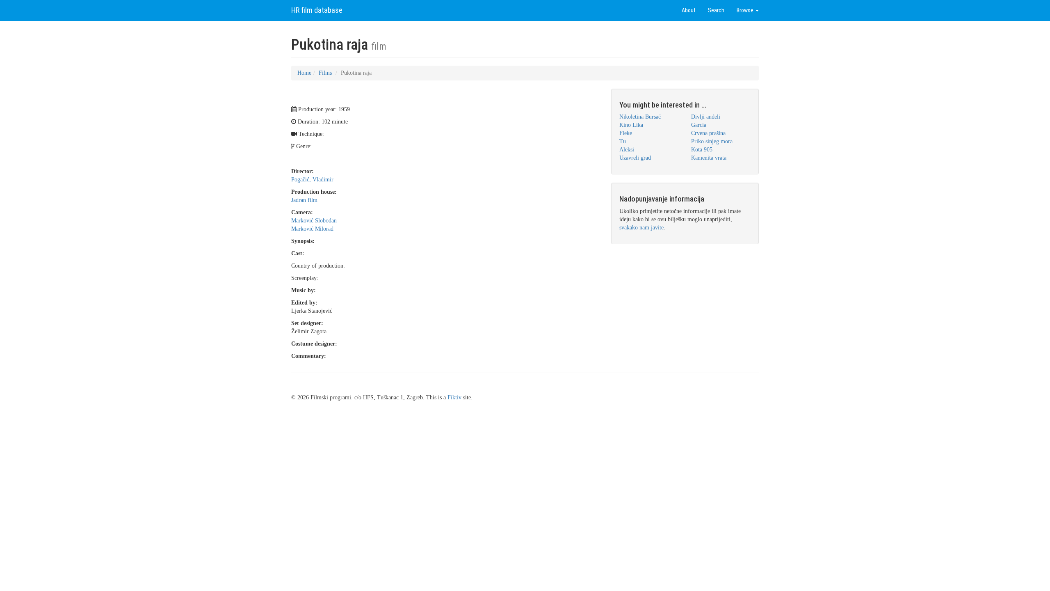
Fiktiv (454, 397)
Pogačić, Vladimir (312, 179)
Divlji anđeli (705, 117)
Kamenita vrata (708, 158)
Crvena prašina (708, 133)
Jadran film (304, 200)
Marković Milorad (312, 229)
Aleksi (626, 150)
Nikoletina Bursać (640, 117)
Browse (746, 10)
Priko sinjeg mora (712, 141)
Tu (622, 141)
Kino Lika (631, 125)
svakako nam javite (641, 227)
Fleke (625, 133)
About (689, 10)
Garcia (698, 125)
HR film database (316, 10)
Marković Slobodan (314, 221)
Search (716, 10)
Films (325, 73)
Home (304, 73)
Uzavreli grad (635, 158)
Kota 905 (701, 150)
